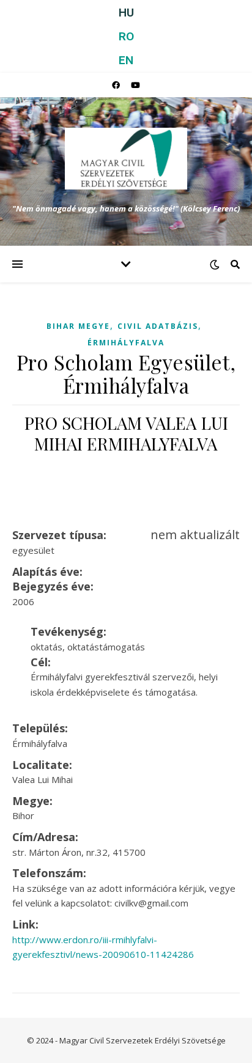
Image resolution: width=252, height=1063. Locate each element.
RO (126, 36)
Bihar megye (78, 326)
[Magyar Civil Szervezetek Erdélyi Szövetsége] (126, 158)
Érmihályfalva (126, 342)
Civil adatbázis (157, 326)
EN (126, 60)
